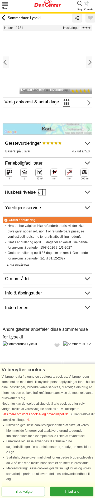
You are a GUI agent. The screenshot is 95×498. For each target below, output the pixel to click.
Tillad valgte (23, 491)
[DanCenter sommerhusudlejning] (47, 5)
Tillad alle (72, 491)
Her (28, 419)
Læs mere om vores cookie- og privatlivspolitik (35, 414)
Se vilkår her (19, 265)
